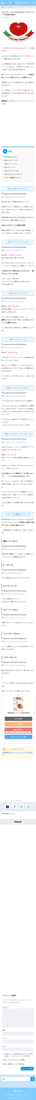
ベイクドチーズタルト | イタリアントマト (16, 641)
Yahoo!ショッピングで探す (18, 737)
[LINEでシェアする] (28, 806)
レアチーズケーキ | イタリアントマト (15, 665)
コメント (6, 1007)
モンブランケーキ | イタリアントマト (15, 594)
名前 (3, 1030)
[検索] (32, 1079)
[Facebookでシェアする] (14, 806)
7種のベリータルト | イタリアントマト (15, 549)
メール (4, 1038)
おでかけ (13, 814)
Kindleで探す (18, 718)
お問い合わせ (10, 1095)
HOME (19, 1091)
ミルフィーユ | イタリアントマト (14, 347)
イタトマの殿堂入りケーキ (12, 177)
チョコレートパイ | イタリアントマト (15, 250)
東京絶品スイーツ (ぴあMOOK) (18, 713)
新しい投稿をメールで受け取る (14, 1064)
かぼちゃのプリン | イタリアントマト (15, 196)
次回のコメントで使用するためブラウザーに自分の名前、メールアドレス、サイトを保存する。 (19, 1055)
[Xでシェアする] (7, 806)
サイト (4, 1046)
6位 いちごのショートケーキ (13, 174)
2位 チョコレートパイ (11, 160)
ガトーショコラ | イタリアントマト (14, 301)
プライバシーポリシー (23, 1095)
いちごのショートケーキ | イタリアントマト (16, 442)
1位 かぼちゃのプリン (11, 157)
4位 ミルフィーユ (9, 167)
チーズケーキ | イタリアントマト (14, 573)
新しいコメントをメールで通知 (14, 1060)
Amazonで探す (18, 724)
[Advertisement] (18, 125)
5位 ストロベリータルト (11, 171)
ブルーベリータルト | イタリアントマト (15, 617)
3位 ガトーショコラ (10, 164)
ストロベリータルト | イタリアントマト (15, 396)
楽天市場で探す (18, 729)
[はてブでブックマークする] (21, 806)
